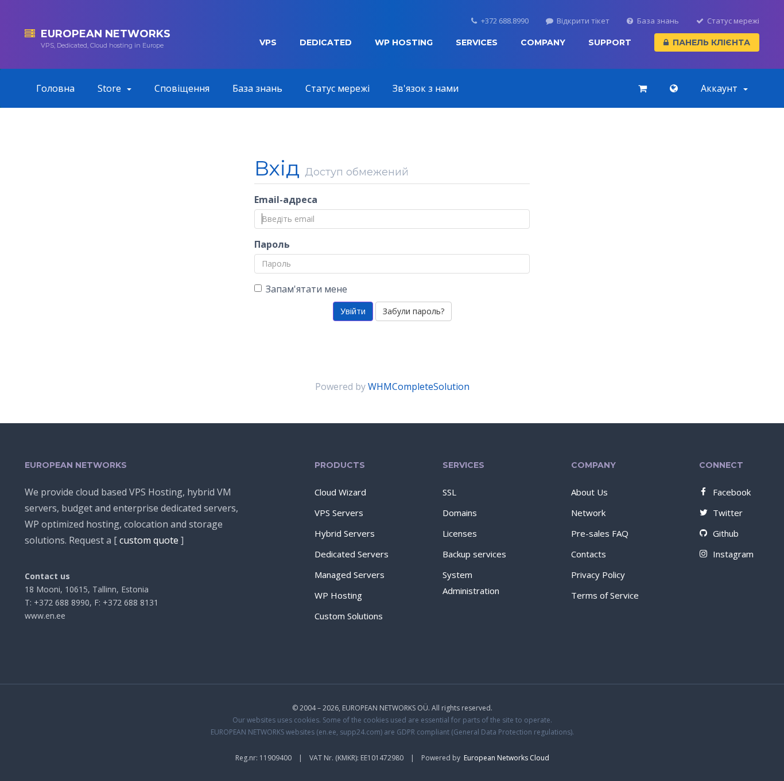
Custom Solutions (349, 616)
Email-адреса (285, 199)
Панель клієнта (711, 42)
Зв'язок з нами (426, 88)
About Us (589, 492)
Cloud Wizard (340, 492)
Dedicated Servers (352, 554)
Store (112, 88)
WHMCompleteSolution (418, 386)
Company (543, 42)
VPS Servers (339, 512)
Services (477, 42)
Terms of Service (605, 595)
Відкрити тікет (583, 21)
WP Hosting (404, 42)
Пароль (272, 244)
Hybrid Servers (345, 533)
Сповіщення (181, 88)
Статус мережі (733, 21)
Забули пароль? (413, 311)
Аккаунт (721, 88)
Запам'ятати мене (306, 289)
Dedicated (326, 42)
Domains (460, 512)
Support (609, 42)
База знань (658, 21)
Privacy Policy (598, 574)
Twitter (728, 512)
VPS (268, 42)
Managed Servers (350, 574)
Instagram (733, 554)
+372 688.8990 (505, 21)
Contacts (588, 554)
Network (588, 512)
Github (726, 533)
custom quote (148, 540)
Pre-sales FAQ (599, 533)
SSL (449, 492)
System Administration (471, 582)
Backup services (474, 554)
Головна (55, 88)
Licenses (460, 533)
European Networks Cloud (506, 758)
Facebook (732, 492)
